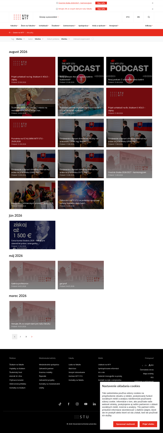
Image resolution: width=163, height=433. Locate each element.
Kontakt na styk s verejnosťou (109, 380)
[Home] (9, 32)
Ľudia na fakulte (75, 364)
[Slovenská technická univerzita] (81, 416)
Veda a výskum (98, 25)
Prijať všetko (148, 424)
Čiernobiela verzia (147, 370)
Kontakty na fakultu (76, 380)
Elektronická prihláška (17, 384)
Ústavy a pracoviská (48, 17)
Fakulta (14, 25)
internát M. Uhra (15, 376)
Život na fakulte (28, 25)
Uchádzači (43, 25)
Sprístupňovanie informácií (108, 368)
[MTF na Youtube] (85, 403)
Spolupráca (83, 25)
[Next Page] (32, 337)
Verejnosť (113, 25)
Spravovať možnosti (125, 424)
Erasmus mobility (45, 372)
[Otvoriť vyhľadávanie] (149, 17)
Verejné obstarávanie (77, 372)
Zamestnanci (68, 25)
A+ (146, 365)
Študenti (55, 25)
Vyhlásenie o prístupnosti (144, 381)
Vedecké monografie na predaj (110, 376)
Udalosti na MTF (104, 364)
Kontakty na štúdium (17, 388)
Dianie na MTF (18, 32)
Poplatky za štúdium (17, 368)
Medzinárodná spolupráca (49, 364)
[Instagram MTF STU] (77, 403)
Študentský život (15, 372)
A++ (151, 365)
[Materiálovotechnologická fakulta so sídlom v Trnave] (21, 17)
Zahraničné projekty (46, 380)
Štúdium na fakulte (16, 364)
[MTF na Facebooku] (68, 403)
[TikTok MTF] (60, 403)
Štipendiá (42, 376)
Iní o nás (101, 372)
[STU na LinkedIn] (94, 403)
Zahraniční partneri (46, 368)
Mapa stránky (148, 373)
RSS (152, 377)
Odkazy (148, 25)
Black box (72, 368)
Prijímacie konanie (16, 380)
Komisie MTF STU (76, 376)
